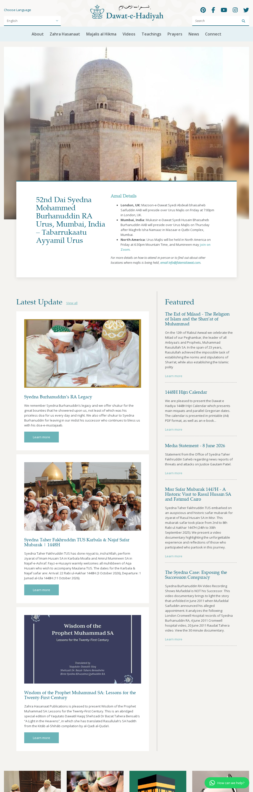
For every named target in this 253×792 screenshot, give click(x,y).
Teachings (151, 34)
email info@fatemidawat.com (180, 262)
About (38, 34)
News (194, 34)
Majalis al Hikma (101, 34)
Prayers (175, 34)
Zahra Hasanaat (65, 34)
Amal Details (124, 196)
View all (72, 303)
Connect (213, 34)
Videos (129, 34)
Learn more (41, 437)
